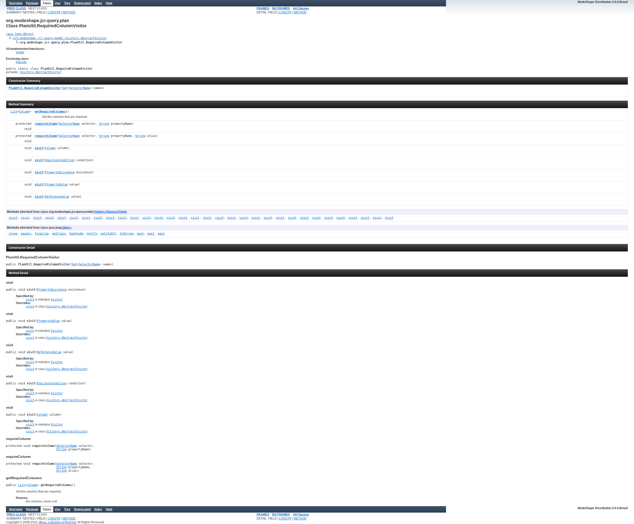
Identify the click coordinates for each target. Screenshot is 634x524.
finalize (42, 233)
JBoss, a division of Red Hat (57, 522)
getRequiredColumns (50, 111)
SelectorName (79, 88)
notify (92, 233)
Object (66, 227)
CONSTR (54, 12)
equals (26, 233)
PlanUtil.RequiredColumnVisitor (35, 88)
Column (24, 111)
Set (65, 88)
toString (126, 233)
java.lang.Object (20, 34)
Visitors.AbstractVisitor (40, 72)
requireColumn (46, 123)
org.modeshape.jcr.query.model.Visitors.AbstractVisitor (60, 38)
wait (140, 233)
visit (39, 148)
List (13, 111)
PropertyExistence (60, 172)
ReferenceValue (57, 196)
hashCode (76, 233)
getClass (59, 233)
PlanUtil (21, 62)
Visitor (20, 52)
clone (13, 233)
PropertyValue (56, 184)
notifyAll (108, 233)
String (104, 123)
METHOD (69, 12)
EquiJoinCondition (60, 160)
